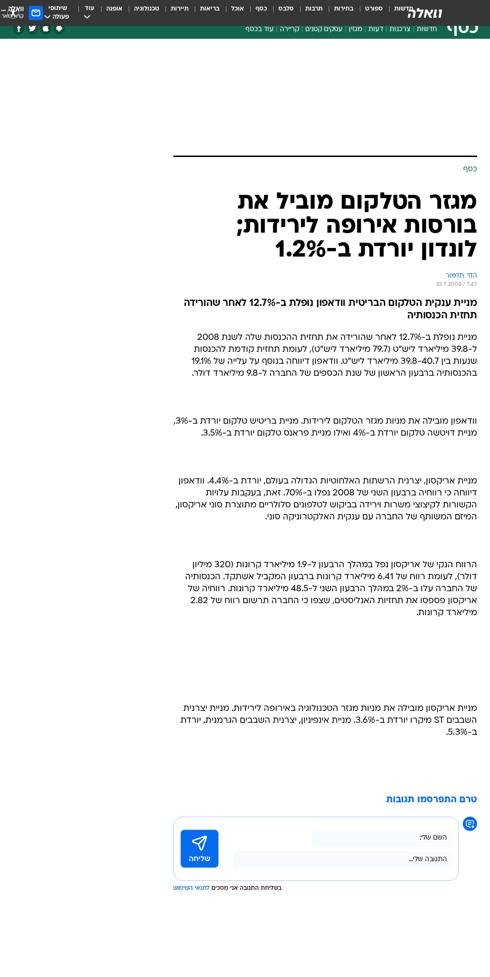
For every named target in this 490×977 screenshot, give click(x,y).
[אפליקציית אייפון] (46, 28)
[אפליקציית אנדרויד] (59, 28)
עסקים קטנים (324, 29)
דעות (375, 29)
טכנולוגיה (146, 9)
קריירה (289, 29)
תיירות (180, 9)
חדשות (427, 29)
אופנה (114, 9)
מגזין (355, 29)
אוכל (237, 9)
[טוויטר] (32, 28)
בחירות (344, 9)
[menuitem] (368, 13)
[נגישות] (13, 13)
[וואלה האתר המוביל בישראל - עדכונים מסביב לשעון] (425, 13)
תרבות (314, 9)
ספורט (374, 9)
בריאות (210, 9)
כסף (261, 9)
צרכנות (400, 29)
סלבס (286, 9)
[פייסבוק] (19, 28)
